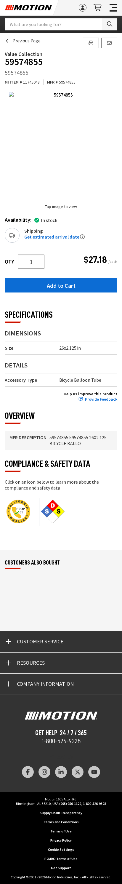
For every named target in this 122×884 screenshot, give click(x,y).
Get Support (61, 868)
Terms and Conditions (61, 822)
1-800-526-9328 (61, 741)
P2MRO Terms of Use (61, 858)
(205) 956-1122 (70, 803)
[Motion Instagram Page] (44, 772)
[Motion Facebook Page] (28, 772)
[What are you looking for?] (109, 24)
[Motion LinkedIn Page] (61, 772)
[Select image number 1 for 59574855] (61, 145)
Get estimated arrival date (51, 237)
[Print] (91, 43)
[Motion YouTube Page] (94, 772)
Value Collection (23, 54)
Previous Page (26, 41)
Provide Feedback (101, 399)
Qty (9, 261)
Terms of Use (61, 831)
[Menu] (113, 8)
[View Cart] (98, 8)
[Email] (109, 43)
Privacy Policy (61, 840)
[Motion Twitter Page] (78, 772)
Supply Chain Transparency (61, 813)
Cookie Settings (61, 849)
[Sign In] (82, 8)
